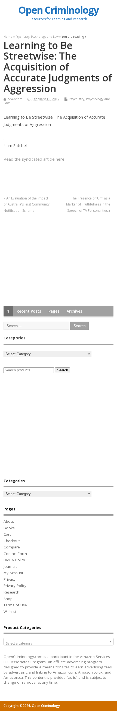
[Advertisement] (44, 260)
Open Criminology (58, 10)
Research (11, 592)
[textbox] (58, 643)
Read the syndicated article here (34, 159)
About (9, 521)
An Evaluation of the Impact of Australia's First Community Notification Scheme (27, 204)
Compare (12, 547)
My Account (13, 572)
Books (9, 527)
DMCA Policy (14, 559)
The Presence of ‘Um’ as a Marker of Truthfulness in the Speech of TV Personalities (88, 204)
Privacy (10, 579)
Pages (53, 311)
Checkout (12, 540)
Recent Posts (29, 311)
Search (62, 370)
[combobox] (58, 641)
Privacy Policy (15, 585)
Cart (7, 534)
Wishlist (10, 611)
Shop (8, 598)
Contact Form (15, 553)
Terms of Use (15, 605)
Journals (10, 566)
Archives (74, 311)
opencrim (15, 99)
